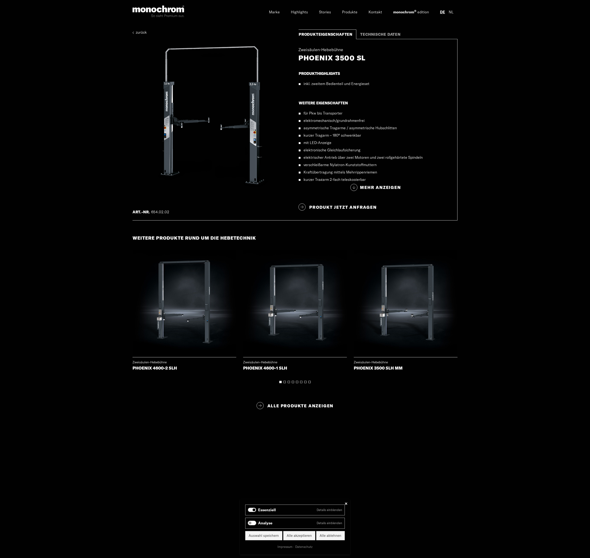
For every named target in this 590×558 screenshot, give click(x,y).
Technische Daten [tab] (380, 34)
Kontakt (375, 12)
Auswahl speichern (264, 535)
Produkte (349, 12)
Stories (325, 12)
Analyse (265, 523)
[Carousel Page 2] (284, 382)
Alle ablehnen (330, 535)
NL (451, 12)
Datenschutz (304, 547)
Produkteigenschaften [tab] (325, 34)
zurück (141, 32)
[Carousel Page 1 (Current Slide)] (280, 382)
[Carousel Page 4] (293, 382)
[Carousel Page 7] (305, 382)
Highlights (299, 12)
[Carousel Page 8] (309, 382)
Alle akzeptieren (299, 535)
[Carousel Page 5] (297, 382)
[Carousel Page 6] (301, 382)
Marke (274, 12)
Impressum (284, 547)
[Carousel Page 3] (289, 382)
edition (411, 11)
